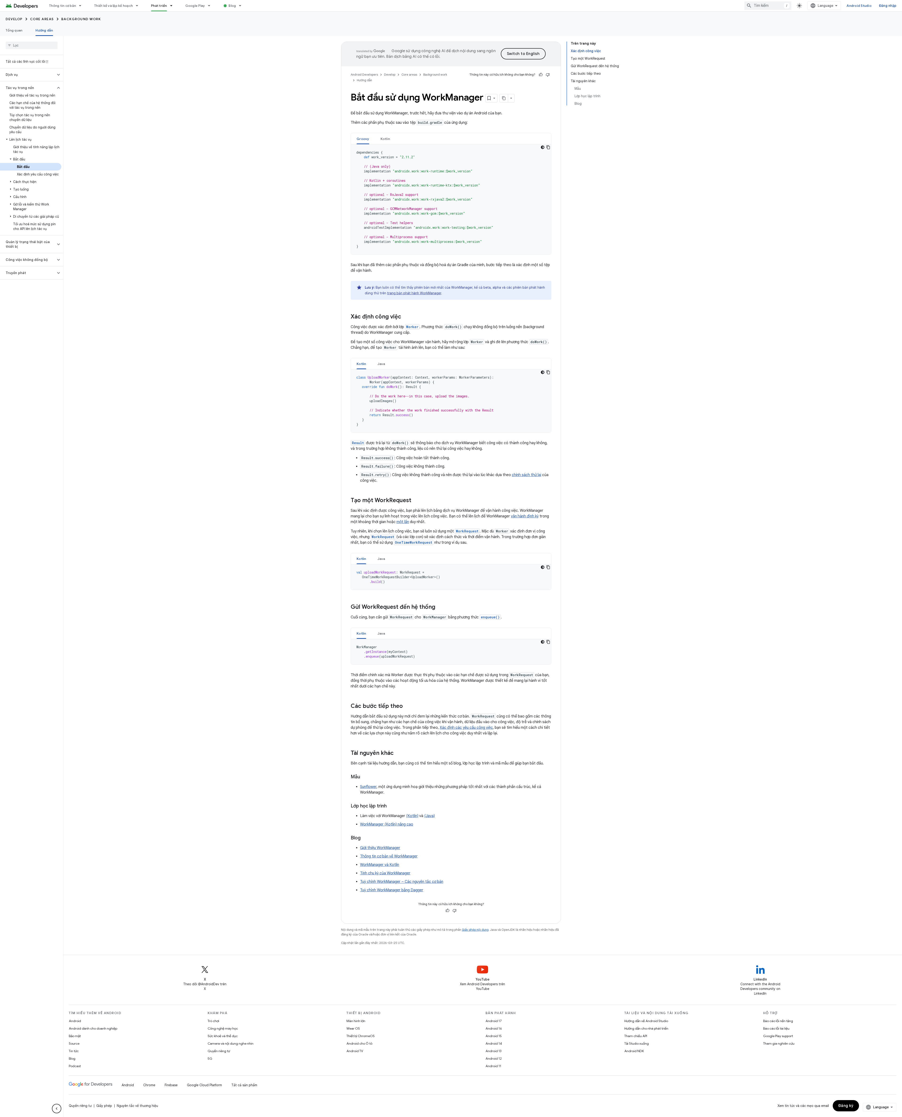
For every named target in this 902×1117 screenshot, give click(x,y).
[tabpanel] (451, 199)
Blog (232, 6)
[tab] (363, 138)
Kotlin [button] (385, 139)
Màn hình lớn (355, 1021)
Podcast (75, 1066)
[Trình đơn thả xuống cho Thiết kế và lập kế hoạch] (139, 5)
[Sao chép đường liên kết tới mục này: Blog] (365, 838)
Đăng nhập (887, 6)
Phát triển (159, 6)
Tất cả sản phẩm (244, 1085)
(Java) (429, 816)
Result (358, 443)
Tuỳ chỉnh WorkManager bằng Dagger (391, 890)
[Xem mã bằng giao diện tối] (542, 147)
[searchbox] (32, 45)
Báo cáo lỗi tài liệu (776, 1028)
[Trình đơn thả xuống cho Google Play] (211, 5)
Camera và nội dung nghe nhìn (230, 1043)
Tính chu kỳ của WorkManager (385, 873)
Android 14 (494, 1043)
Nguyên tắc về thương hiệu (137, 1106)
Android (75, 1021)
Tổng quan (14, 30)
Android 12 (494, 1058)
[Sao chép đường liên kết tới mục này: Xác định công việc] (406, 317)
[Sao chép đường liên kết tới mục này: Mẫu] (364, 777)
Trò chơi (213, 1021)
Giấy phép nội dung (475, 930)
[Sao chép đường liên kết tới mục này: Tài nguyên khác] (398, 753)
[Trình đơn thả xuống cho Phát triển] (173, 5)
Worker (412, 327)
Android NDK (634, 1051)
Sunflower (368, 786)
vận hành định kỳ (525, 516)
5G (210, 1058)
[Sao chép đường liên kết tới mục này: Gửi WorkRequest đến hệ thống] (440, 607)
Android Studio (859, 6)
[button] (28, 74)
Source (74, 1043)
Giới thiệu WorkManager (380, 848)
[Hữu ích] (540, 74)
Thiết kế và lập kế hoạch (113, 6)
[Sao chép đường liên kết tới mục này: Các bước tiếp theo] (407, 706)
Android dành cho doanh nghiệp (93, 1028)
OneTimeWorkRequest (413, 542)
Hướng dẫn (44, 30)
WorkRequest (467, 531)
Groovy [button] (363, 139)
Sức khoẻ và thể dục (223, 1036)
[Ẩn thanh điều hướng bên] (56, 1108)
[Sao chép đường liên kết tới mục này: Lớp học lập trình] (391, 806)
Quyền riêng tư (219, 1051)
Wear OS (353, 1028)
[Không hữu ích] (547, 74)
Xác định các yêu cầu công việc (466, 727)
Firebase (171, 1085)
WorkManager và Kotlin (379, 864)
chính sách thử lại (526, 475)
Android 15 (494, 1036)
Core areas (42, 19)
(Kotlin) (412, 816)
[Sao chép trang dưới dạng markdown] (504, 98)
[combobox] (767, 5)
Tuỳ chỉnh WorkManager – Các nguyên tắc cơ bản (401, 881)
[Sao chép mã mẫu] (548, 147)
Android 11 (493, 1066)
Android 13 (494, 1051)
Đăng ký (846, 1105)
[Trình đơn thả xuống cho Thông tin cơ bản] (82, 5)
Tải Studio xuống (636, 1043)
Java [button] (381, 364)
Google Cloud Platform (204, 1085)
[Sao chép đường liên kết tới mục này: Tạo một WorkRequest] (416, 501)
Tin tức (74, 1051)
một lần (403, 522)
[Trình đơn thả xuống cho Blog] (242, 5)
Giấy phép (104, 1106)
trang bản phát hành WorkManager (414, 293)
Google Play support (778, 1036)
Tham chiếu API (635, 1036)
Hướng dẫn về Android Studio (646, 1021)
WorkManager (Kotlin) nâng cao (386, 824)
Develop (14, 19)
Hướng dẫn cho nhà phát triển (646, 1028)
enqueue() (490, 617)
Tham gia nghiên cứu (778, 1043)
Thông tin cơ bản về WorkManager (389, 856)
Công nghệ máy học (223, 1028)
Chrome (149, 1085)
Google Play (195, 6)
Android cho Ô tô (359, 1043)
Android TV (354, 1051)
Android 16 (494, 1028)
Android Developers (364, 75)
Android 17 (494, 1021)
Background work (81, 19)
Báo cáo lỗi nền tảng (778, 1021)
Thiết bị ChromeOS (360, 1036)
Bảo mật (75, 1036)
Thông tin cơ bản (62, 6)
